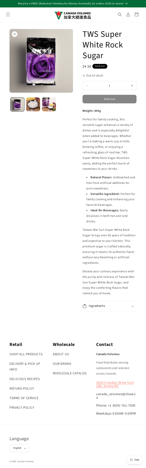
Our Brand (62, 363)
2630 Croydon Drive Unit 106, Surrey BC (115, 384)
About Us (61, 354)
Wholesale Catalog (70, 373)
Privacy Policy (22, 407)
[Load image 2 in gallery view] (33, 104)
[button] (8, 14)
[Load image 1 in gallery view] (17, 104)
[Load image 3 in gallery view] (49, 104)
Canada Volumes (25, 461)
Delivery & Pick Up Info (25, 366)
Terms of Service (24, 398)
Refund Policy (22, 388)
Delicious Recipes (25, 379)
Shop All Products (26, 354)
